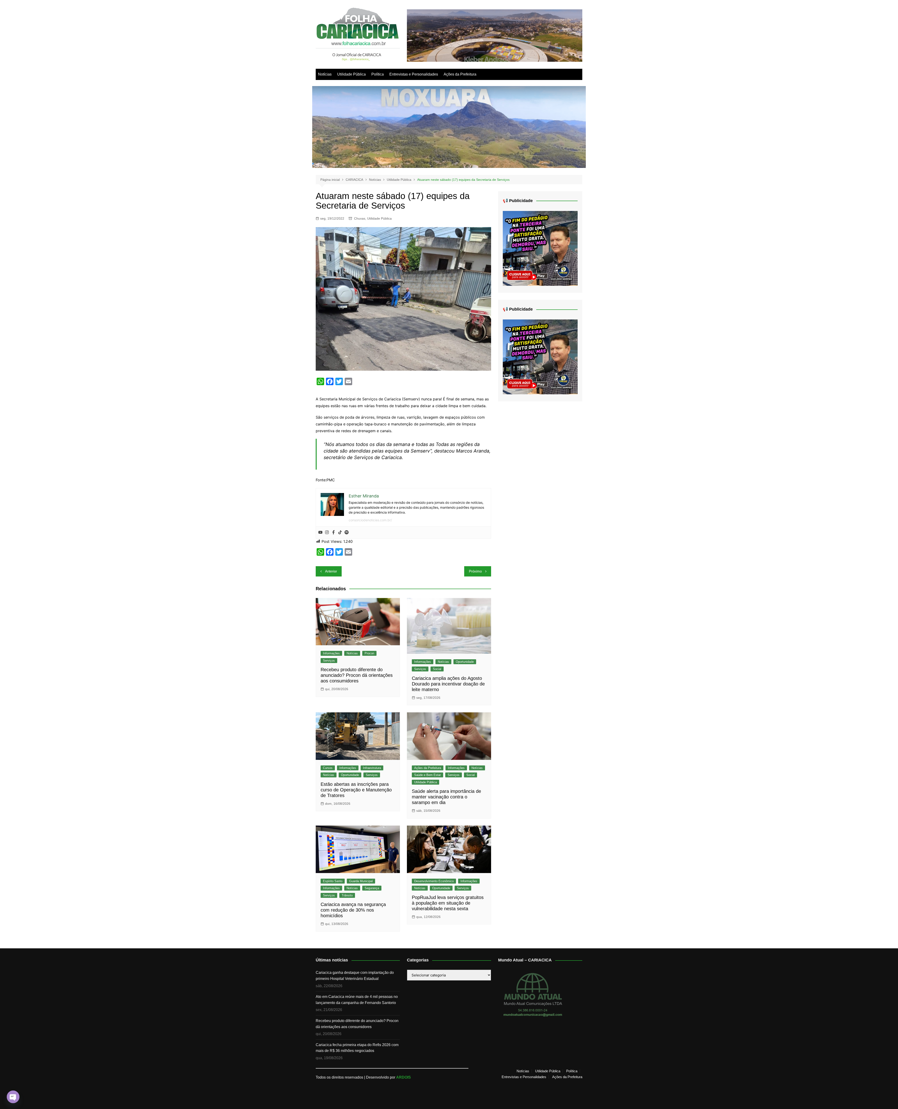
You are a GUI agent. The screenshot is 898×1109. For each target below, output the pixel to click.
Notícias (325, 74)
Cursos (328, 768)
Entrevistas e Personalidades (413, 74)
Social (437, 669)
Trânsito (347, 895)
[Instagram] (327, 532)
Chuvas (359, 218)
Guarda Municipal (361, 881)
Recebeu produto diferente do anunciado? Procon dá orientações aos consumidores (357, 675)
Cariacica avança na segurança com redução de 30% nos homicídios (353, 910)
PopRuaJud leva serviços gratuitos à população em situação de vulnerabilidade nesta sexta (448, 903)
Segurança (372, 888)
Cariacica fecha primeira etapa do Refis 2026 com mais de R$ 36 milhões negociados (357, 1048)
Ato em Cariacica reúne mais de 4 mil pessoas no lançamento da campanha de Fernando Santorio (357, 1000)
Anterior (331, 571)
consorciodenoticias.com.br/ (370, 520)
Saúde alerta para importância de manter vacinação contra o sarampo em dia (446, 797)
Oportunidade (465, 661)
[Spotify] (346, 532)
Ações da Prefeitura (460, 74)
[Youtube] (320, 532)
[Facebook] (333, 532)
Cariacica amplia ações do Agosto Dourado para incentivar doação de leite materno (448, 684)
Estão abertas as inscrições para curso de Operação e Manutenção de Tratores (356, 790)
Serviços (329, 660)
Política (377, 74)
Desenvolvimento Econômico (434, 881)
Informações (331, 653)
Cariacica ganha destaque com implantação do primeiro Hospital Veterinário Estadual (355, 976)
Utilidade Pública (351, 74)
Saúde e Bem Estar (427, 775)
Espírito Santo (332, 881)
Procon (369, 653)
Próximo (475, 571)
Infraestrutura (372, 768)
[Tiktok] (340, 532)
